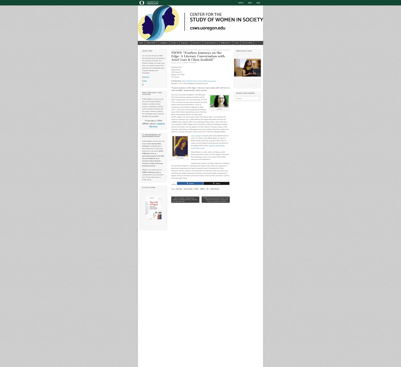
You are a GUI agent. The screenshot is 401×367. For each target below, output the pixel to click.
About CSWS (150, 43)
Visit (250, 3)
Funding (163, 43)
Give (258, 3)
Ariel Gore (179, 189)
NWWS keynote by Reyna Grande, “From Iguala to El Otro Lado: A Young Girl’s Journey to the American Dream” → (215, 199)
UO (207, 189)
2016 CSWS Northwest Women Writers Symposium (199, 81)
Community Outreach (182, 50)
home (141, 43)
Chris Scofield (195, 136)
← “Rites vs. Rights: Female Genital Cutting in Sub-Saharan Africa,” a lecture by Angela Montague (185, 199)
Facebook (145, 77)
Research (196, 43)
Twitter (144, 81)
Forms (236, 43)
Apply (241, 3)
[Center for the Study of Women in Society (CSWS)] (200, 23)
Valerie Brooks (214, 189)
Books (173, 50)
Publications (225, 43)
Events (173, 43)
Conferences (194, 50)
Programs (184, 43)
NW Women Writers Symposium (220, 50)
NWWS (202, 189)
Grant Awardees (210, 43)
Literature (206, 50)
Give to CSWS (247, 43)
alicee (174, 62)
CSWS (196, 189)
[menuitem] (242, 3)
